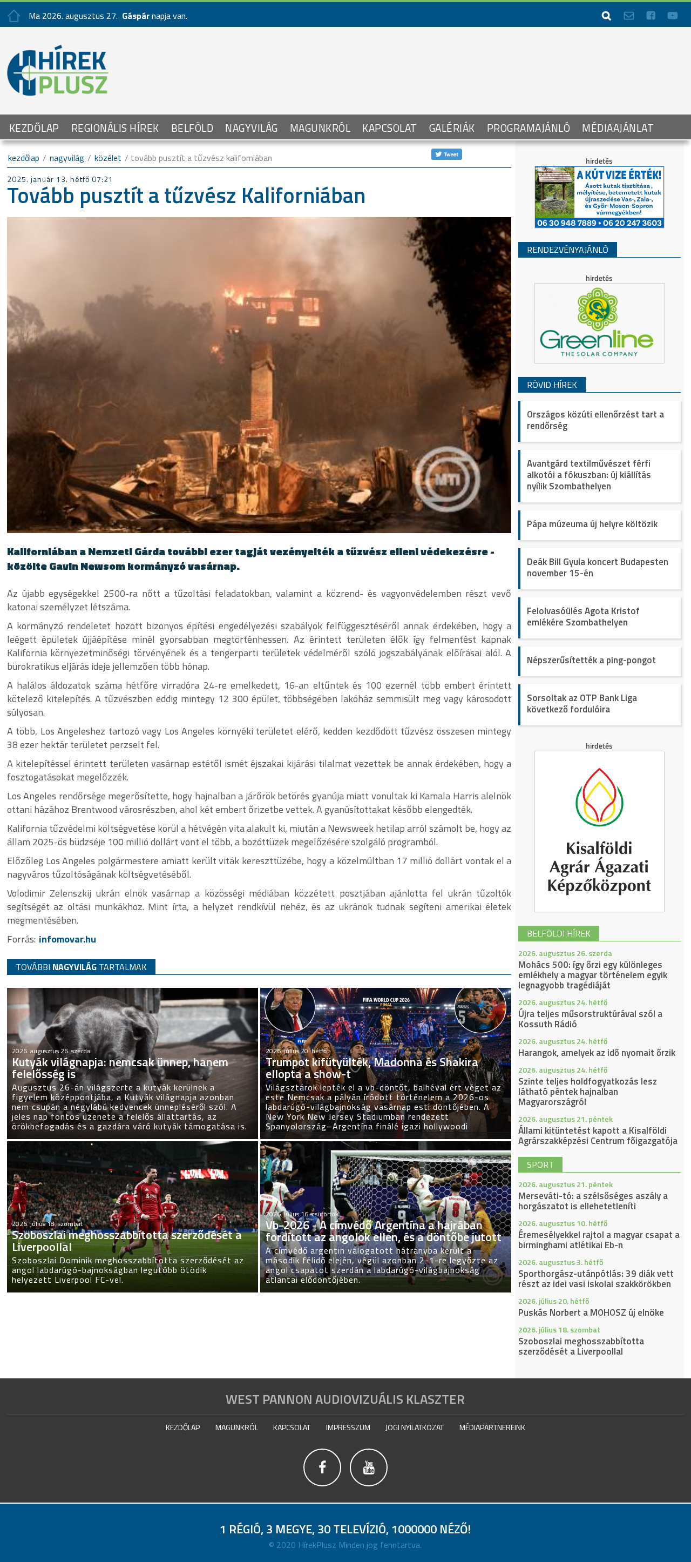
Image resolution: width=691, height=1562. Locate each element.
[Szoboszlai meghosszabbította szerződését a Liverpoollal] (132, 1145)
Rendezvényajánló (567, 249)
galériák (452, 128)
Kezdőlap (34, 128)
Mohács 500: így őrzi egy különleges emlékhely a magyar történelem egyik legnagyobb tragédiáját (592, 975)
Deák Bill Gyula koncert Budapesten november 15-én (597, 567)
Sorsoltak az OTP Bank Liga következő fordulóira (582, 703)
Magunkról (320, 128)
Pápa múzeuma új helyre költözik (592, 524)
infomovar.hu (67, 939)
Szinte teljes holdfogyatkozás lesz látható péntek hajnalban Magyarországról (587, 1091)
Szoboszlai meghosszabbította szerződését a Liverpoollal (581, 1346)
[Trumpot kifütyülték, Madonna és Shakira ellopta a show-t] (385, 992)
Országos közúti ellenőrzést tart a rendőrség (595, 420)
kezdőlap (23, 157)
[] (323, 1486)
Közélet (107, 157)
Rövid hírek (552, 384)
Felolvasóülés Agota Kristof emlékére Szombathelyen (583, 616)
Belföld (192, 128)
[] (369, 1486)
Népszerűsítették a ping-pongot (591, 660)
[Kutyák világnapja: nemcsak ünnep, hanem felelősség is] (132, 992)
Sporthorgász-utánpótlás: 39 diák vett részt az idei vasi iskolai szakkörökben (596, 1279)
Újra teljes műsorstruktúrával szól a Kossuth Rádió (590, 1019)
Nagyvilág (251, 128)
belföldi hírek (559, 933)
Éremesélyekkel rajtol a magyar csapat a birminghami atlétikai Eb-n (599, 1240)
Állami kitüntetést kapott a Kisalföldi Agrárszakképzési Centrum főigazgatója (598, 1135)
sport (540, 1164)
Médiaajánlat (618, 128)
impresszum (348, 1427)
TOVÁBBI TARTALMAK (81, 966)
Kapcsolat (389, 128)
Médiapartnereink (492, 1427)
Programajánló (529, 128)
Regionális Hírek (115, 128)
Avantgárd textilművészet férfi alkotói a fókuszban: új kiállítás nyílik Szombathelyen (589, 474)
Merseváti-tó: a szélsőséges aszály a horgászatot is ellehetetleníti (593, 1201)
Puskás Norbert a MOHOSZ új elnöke (591, 1312)
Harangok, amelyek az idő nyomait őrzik (596, 1053)
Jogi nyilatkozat (414, 1427)
